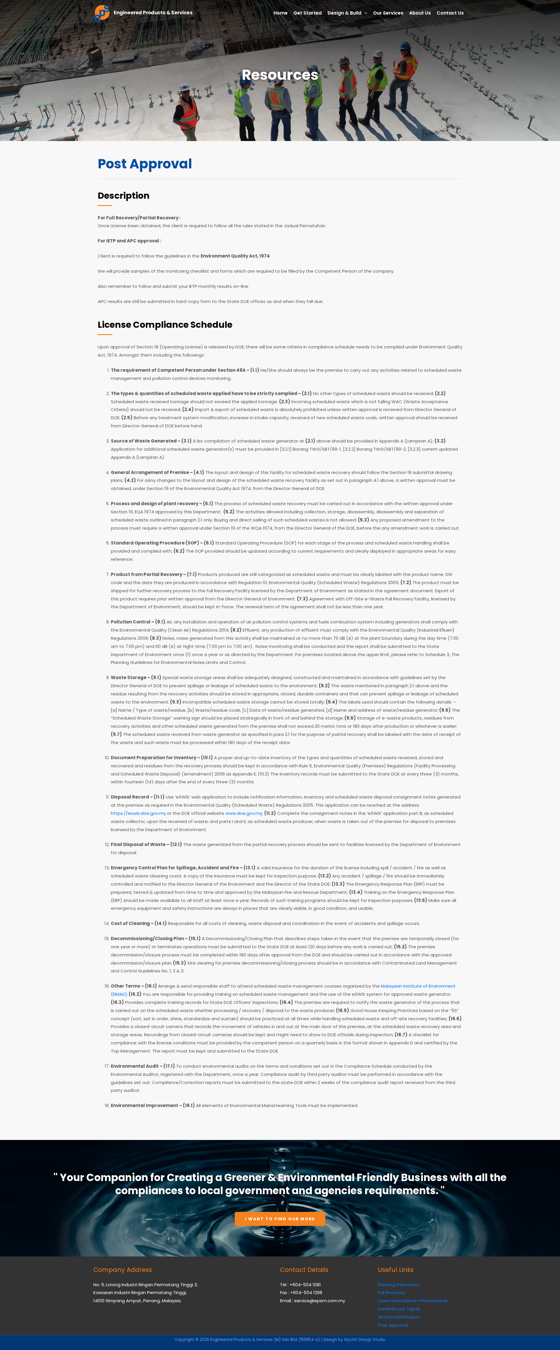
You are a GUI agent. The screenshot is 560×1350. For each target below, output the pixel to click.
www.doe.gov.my (243, 813)
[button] (280, 1219)
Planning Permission (399, 1285)
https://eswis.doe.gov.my (138, 813)
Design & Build (344, 13)
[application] (364, 13)
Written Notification (399, 1317)
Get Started (307, 13)
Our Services (388, 13)
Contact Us (450, 13)
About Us (420, 13)
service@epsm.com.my (319, 1301)
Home (281, 13)
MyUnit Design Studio (365, 1339)
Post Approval (393, 1325)
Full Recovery (391, 1292)
